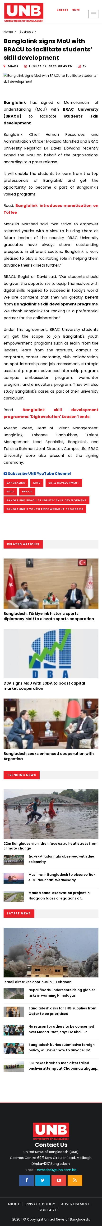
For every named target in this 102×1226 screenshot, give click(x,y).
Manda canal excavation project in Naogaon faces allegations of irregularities (59, 895)
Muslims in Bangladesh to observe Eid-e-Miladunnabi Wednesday (61, 877)
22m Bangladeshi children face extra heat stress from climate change (50, 846)
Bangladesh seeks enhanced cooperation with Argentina (49, 756)
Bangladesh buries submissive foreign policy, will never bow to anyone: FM (61, 1047)
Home (8, 31)
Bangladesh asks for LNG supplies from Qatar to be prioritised (62, 1011)
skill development (63, 483)
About (14, 1204)
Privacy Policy (40, 1204)
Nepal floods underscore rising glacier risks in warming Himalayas (61, 993)
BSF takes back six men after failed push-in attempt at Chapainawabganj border (62, 1066)
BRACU (27, 491)
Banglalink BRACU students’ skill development (46, 500)
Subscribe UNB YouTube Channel (39, 473)
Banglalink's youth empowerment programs (44, 509)
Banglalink (15, 483)
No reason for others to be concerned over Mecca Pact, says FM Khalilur (61, 1029)
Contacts (48, 1210)
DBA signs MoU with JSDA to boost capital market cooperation (44, 686)
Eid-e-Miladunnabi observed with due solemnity (61, 859)
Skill (10, 491)
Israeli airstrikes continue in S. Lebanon (37, 982)
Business (26, 31)
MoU (37, 483)
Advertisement (75, 1204)
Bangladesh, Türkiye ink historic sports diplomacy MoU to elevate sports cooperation (49, 616)
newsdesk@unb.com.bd (51, 1169)
